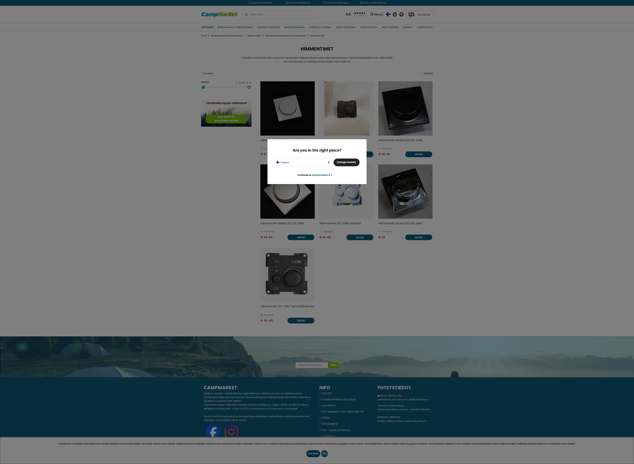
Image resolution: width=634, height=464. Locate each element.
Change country (346, 162)
